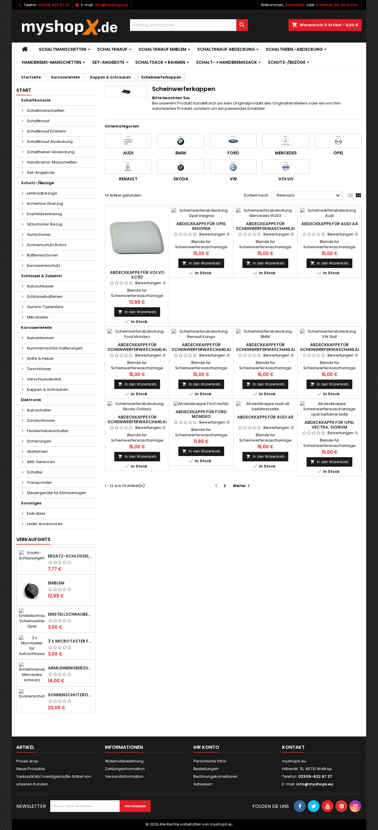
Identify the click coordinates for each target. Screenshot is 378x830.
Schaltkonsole (35, 100)
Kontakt (293, 747)
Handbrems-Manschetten (51, 62)
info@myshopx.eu (111, 4)
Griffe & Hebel (40, 358)
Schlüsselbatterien (45, 296)
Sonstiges (31, 503)
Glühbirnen (37, 451)
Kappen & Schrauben (47, 389)
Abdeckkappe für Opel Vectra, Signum (329, 424)
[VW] (233, 166)
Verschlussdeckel (44, 379)
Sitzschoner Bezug (44, 224)
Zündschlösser (41, 420)
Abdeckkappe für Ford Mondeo (201, 414)
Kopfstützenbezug (44, 214)
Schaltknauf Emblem (162, 49)
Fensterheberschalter (48, 431)
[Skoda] (180, 166)
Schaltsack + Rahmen (160, 62)
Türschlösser (39, 369)
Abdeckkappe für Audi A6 (265, 417)
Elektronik (31, 400)
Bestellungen (206, 769)
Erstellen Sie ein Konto (337, 4)
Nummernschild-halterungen (55, 348)
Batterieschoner (42, 255)
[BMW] (180, 140)
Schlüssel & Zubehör (41, 276)
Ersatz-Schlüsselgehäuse (70, 556)
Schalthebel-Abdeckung (294, 49)
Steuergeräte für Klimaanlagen (57, 493)
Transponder (39, 482)
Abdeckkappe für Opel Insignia (201, 226)
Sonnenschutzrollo (70, 694)
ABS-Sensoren (41, 462)
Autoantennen (40, 338)
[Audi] (128, 140)
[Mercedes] (286, 140)
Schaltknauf (112, 49)
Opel (338, 153)
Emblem (56, 583)
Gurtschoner (39, 234)
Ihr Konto (206, 747)
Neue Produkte (30, 769)
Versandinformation (124, 776)
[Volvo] (286, 166)
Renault (128, 179)
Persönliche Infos (209, 761)
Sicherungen (39, 441)
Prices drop (27, 761)
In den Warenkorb (137, 311)
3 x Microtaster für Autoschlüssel (70, 641)
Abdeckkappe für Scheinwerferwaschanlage (267, 226)
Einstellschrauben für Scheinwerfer (70, 614)
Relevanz (309, 195)
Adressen (202, 784)
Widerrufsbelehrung (124, 761)
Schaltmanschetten (62, 49)
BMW (180, 153)
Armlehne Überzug (45, 203)
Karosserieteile (36, 327)
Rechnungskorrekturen (215, 776)
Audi (128, 153)
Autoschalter (39, 410)
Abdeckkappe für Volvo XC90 (137, 274)
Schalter (35, 472)
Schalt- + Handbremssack (226, 62)
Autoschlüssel (40, 286)
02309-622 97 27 (53, 4)
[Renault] (128, 166)
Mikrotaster (37, 317)
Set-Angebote (108, 62)
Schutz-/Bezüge (286, 62)
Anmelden (295, 4)
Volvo (286, 179)
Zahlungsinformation (125, 769)
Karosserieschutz (43, 265)
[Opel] (338, 140)
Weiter (242, 485)
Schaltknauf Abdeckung (226, 49)
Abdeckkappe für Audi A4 (329, 224)
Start (23, 90)
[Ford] (233, 140)
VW (233, 179)
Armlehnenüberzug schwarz (70, 668)
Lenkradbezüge (42, 193)
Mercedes (286, 153)
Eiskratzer (36, 513)
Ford (233, 153)
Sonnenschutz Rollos (46, 245)
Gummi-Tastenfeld (45, 307)
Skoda (180, 179)
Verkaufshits (33, 539)
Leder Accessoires (45, 524)
